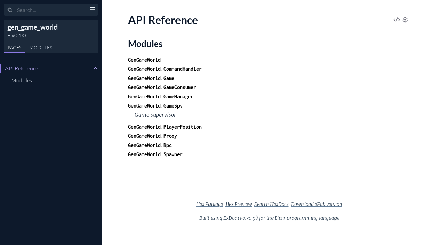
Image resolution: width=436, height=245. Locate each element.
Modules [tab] (40, 47)
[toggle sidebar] (92, 10)
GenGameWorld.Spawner (155, 154)
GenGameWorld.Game (151, 78)
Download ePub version (316, 204)
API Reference (21, 68)
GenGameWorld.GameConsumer (162, 87)
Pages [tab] (14, 47)
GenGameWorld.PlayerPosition (165, 127)
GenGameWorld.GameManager (160, 96)
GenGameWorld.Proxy (152, 136)
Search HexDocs (271, 204)
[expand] (95, 68)
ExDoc (230, 218)
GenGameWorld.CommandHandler (165, 69)
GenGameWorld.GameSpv (155, 106)
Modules (21, 80)
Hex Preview (238, 204)
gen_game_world (32, 27)
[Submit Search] (10, 10)
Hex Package (209, 204)
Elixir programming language (307, 218)
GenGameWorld (144, 60)
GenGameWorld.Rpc (150, 145)
